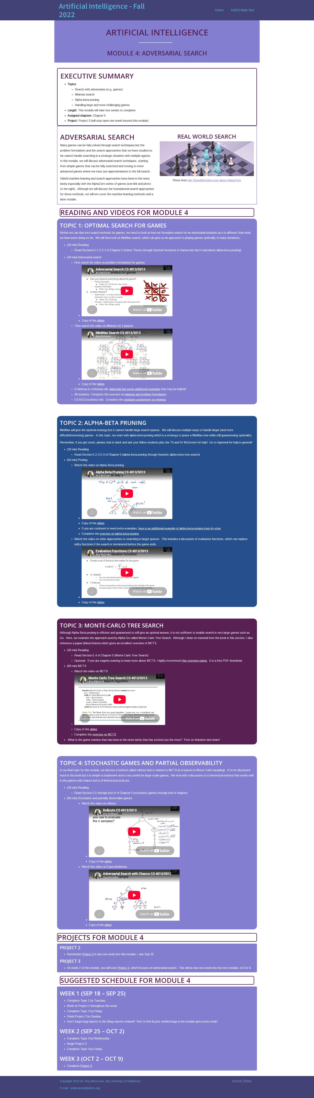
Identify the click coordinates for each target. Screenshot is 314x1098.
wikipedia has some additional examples (134, 389)
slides (100, 320)
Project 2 (88, 954)
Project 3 (123, 967)
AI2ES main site (242, 10)
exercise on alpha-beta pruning (119, 533)
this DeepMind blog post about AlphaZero (214, 180)
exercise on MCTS (104, 734)
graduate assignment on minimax (145, 399)
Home (219, 10)
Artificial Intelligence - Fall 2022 (102, 10)
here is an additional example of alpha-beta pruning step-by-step (179, 528)
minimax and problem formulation (145, 394)
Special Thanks (241, 1080)
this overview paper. (195, 660)
